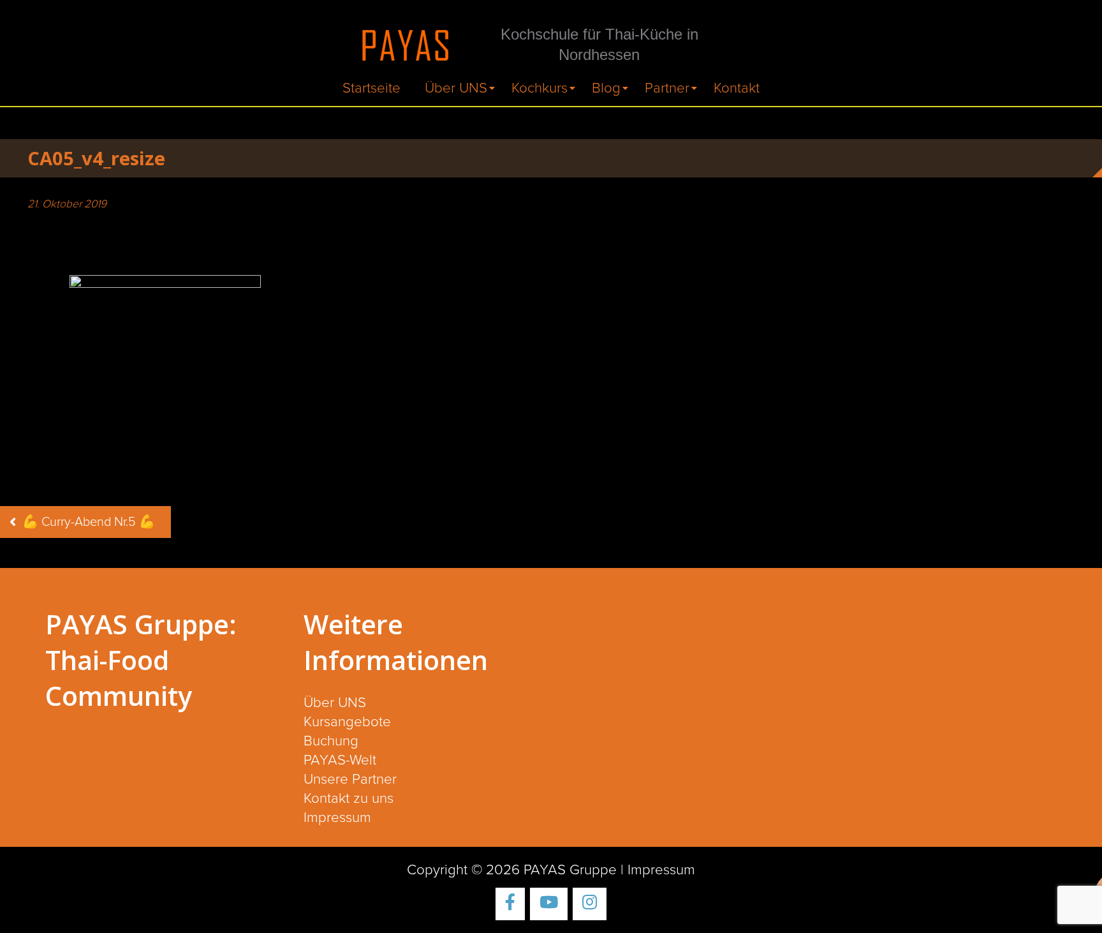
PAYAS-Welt (340, 760)
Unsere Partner (350, 779)
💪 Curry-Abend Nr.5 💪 (88, 522)
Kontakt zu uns (348, 798)
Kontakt (737, 88)
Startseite (371, 88)
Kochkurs (539, 88)
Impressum (337, 817)
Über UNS (456, 88)
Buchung (331, 741)
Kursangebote (347, 722)
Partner (667, 88)
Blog (606, 88)
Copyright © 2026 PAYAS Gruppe (512, 870)
